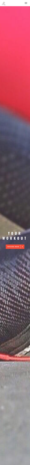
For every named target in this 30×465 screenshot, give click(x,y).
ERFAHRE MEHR (13, 246)
